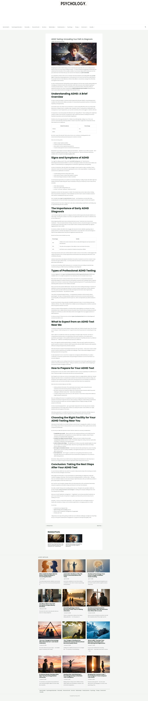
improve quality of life (70, 153)
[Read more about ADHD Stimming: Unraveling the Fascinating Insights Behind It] (74, 538)
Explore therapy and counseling (60, 509)
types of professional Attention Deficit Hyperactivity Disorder (75, 274)
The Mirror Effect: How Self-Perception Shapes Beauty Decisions (47, 605)
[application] (9, 27)
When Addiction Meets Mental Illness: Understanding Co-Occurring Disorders (48, 575)
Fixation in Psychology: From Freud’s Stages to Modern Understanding (96, 575)
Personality (59, 690)
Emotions (73, 690)
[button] (145, 27)
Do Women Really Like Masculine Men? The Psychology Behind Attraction (49, 676)
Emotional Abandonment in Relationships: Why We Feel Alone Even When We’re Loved (98, 609)
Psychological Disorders (51, 690)
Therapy (98, 690)
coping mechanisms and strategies (66, 489)
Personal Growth (66, 690)
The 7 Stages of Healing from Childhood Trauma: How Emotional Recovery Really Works (74, 642)
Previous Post (49, 525)
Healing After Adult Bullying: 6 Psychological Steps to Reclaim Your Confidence (73, 676)
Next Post (99, 525)
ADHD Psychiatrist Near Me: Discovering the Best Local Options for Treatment (56, 545)
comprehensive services (59, 439)
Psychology (92, 690)
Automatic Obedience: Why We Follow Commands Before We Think (73, 575)
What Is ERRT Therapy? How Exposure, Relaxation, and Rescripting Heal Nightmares (96, 642)
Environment (103, 690)
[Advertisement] (74, 15)
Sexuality (41, 692)
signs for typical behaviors (66, 198)
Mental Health (43, 690)
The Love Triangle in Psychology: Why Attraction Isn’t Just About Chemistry (49, 642)
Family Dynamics (85, 690)
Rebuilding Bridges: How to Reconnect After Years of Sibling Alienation (73, 609)
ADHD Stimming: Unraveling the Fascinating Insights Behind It (74, 545)
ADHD (53, 41)
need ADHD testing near (75, 161)
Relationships (79, 690)
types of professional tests (78, 316)
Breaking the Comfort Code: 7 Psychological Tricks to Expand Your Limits (97, 676)
